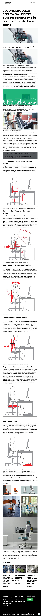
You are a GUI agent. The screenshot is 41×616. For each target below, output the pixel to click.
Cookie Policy (23, 613)
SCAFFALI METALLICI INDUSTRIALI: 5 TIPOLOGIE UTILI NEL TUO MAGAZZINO (8, 579)
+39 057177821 (19, 596)
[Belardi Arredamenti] (8, 3)
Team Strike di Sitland (11, 382)
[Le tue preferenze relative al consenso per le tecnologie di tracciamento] (39, 614)
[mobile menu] (34, 2)
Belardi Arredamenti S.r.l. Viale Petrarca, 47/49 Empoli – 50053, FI (8, 600)
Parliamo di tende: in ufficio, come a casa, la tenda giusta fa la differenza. (32, 579)
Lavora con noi (20, 601)
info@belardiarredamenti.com (20, 599)
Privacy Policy (16, 613)
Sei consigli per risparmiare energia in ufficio (20, 578)
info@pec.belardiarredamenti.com (26, 614)
